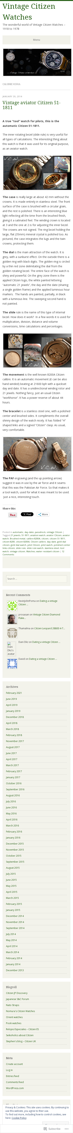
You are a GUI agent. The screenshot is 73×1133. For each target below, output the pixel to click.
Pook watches (13, 1023)
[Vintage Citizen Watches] (37, 75)
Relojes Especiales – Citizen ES (22, 1029)
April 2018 (11, 723)
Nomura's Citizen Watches (20, 1011)
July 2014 (11, 934)
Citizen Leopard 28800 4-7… (49, 628)
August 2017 (13, 747)
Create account (14, 1064)
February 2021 (14, 693)
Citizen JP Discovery (16, 993)
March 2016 (12, 825)
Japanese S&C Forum (17, 999)
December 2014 (15, 916)
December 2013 (15, 970)
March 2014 (12, 952)
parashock (40, 532)
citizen (44, 538)
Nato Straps (12, 1005)
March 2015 (12, 898)
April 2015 (11, 892)
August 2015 (13, 867)
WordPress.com (15, 1088)
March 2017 (12, 765)
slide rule (21, 548)
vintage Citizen (54, 532)
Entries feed (12, 1076)
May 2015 (11, 886)
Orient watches (14, 1017)
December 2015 (15, 843)
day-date (29, 532)
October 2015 (13, 855)
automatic (18, 532)
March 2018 (12, 729)
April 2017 (11, 759)
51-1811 (25, 535)
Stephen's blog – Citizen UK (21, 1041)
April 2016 (11, 819)
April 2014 (11, 946)
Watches (30, 551)
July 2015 (11, 873)
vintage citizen (17, 551)
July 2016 (11, 801)
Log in (9, 1070)
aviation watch (37, 535)
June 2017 (11, 753)
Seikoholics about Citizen (19, 1035)
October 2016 (13, 783)
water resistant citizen (47, 551)
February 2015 (14, 904)
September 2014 (15, 928)
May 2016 (11, 813)
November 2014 (15, 922)
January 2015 (13, 910)
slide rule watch (35, 548)
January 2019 (13, 711)
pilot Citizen (33, 544)
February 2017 (14, 771)
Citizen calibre (38, 541)
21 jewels (15, 535)
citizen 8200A (23, 541)
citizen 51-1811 (57, 538)
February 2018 (14, 735)
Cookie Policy (19, 1118)
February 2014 (14, 958)
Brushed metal (17, 538)
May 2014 (11, 940)
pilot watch (47, 544)
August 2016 (13, 795)
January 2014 (13, 964)
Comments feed (15, 1082)
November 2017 (15, 741)
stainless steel (52, 548)
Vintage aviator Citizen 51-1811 (32, 105)
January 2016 (13, 837)
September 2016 (15, 789)
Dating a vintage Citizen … (46, 642)
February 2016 (14, 831)
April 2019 (11, 705)
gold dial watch (18, 544)
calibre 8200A (33, 538)
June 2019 (11, 699)
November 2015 (15, 849)
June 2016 (11, 807)
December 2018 (15, 717)
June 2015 (11, 880)
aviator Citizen (54, 535)
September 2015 (15, 861)
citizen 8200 (9, 541)
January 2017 (13, 777)
